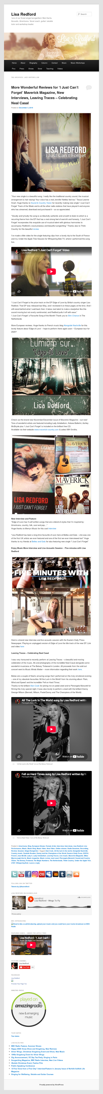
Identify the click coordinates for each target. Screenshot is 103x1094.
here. (80, 669)
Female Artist (51, 846)
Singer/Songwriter (31, 851)
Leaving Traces (53, 855)
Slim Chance (73, 315)
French (14, 855)
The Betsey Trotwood (25, 860)
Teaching (49, 68)
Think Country (68, 860)
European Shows (38, 846)
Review (14, 851)
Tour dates (15, 1036)
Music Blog (31, 848)
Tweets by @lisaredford (20, 886)
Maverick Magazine (76, 855)
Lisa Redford (23, 14)
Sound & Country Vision (41, 202)
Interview (60, 846)
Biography (33, 63)
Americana (23, 846)
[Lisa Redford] (12, 981)
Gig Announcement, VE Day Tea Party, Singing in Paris (34, 1057)
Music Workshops (78, 63)
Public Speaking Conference (23, 1066)
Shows (31, 68)
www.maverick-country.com (46, 429)
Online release (61, 848)
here (22, 646)
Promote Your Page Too (19, 984)
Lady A (29, 855)
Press (22, 68)
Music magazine (33, 858)
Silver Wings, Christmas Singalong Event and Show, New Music (38, 1051)
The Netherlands (56, 860)
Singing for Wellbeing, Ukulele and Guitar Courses (32, 1074)
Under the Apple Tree (83, 860)
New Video (51, 848)
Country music (17, 853)
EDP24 (85, 853)
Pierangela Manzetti (67, 858)
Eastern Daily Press (74, 853)
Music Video (41, 848)
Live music (63, 855)
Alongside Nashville (72, 325)
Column (44, 63)
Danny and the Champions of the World (51, 853)
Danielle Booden (29, 853)
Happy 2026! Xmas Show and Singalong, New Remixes (34, 1048)
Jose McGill (21, 855)
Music (64, 63)
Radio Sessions (73, 848)
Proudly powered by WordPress (51, 1084)
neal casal (55, 858)
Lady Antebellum (39, 855)
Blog (29, 846)
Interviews (69, 846)
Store (40, 68)
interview (52, 528)
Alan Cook (34, 685)
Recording (84, 848)
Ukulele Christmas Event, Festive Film (27, 1063)
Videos (60, 68)
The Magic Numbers (41, 860)
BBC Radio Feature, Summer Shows (26, 1046)
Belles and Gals (39, 541)
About (23, 63)
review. (36, 228)
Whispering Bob (22, 863)
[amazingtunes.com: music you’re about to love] (28, 1026)
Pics (13, 68)
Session (21, 851)
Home (14, 63)
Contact (55, 63)
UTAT (13, 863)
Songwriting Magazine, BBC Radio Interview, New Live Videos (37, 1060)
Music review (45, 858)
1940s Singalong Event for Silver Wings (27, 1054)
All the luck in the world (63, 851)
